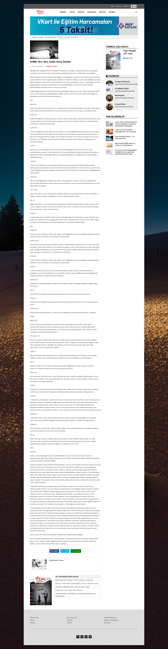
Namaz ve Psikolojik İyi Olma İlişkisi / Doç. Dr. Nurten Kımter (76, 583)
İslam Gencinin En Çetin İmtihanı (124, 106)
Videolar (102, 12)
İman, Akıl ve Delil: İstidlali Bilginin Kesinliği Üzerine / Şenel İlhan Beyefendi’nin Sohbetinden (126, 152)
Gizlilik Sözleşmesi (110, 618)
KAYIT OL (118, 6)
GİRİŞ (112, 6)
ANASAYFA (63, 12)
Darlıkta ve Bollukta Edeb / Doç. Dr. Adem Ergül (72, 587)
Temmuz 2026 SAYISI (117, 46)
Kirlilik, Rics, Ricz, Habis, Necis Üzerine (69, 590)
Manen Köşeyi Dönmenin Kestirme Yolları (126, 84)
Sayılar (71, 12)
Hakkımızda (34, 618)
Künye (32, 620)
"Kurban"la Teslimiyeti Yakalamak (124, 98)
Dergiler (41, 37)
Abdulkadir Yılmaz (52, 66)
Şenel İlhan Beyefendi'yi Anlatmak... (125, 91)
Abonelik (107, 623)
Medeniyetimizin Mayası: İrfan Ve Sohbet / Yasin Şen (74, 580)
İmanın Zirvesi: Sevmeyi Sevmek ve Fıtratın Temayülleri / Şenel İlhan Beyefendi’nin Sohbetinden (126, 124)
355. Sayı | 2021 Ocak (50, 37)
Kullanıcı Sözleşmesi (111, 620)
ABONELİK (112, 12)
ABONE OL (126, 6)
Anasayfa (34, 37)
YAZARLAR (113, 76)
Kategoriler (91, 12)
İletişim (32, 623)
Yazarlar (81, 12)
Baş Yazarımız (72, 618)
